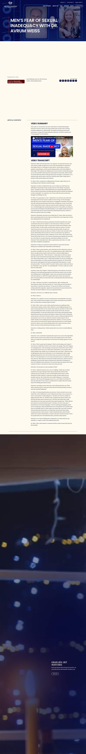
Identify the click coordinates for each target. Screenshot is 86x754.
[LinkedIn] (68, 80)
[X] (63, 80)
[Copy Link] (76, 80)
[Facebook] (60, 80)
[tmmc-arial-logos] (10, 1)
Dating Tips (11, 82)
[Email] (73, 80)
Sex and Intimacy (18, 82)
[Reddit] (65, 80)
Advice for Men (16, 81)
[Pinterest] (70, 80)
